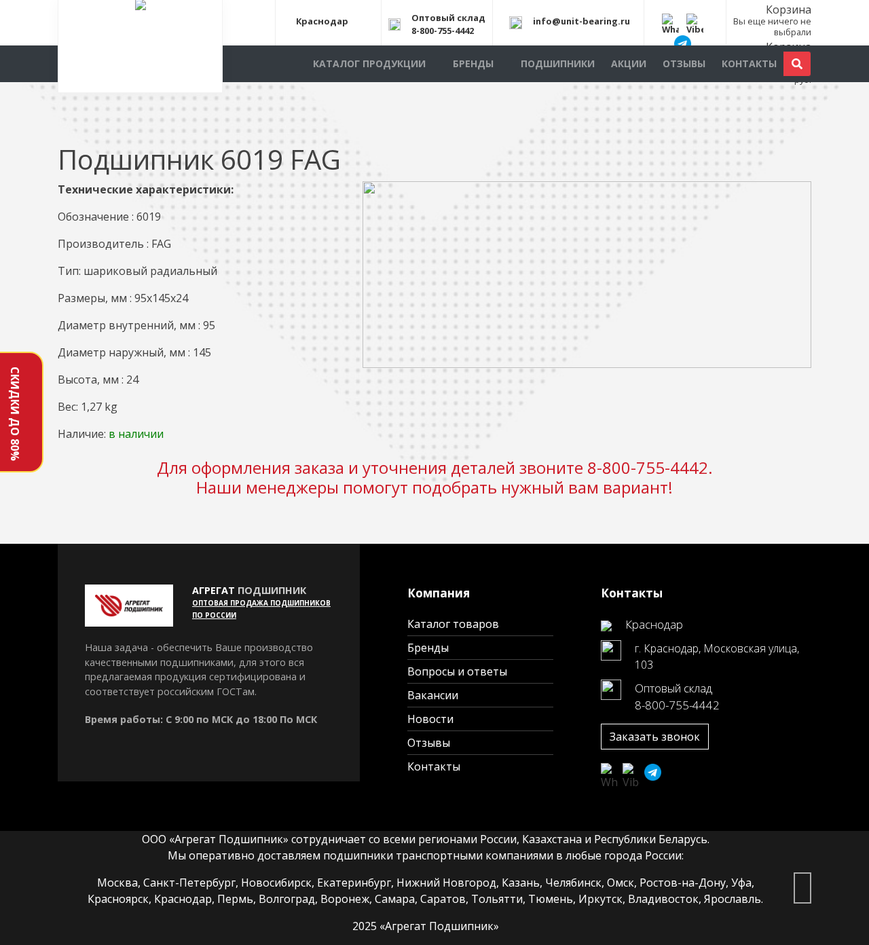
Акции (628, 63)
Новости (430, 718)
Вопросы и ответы (457, 671)
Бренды (473, 63)
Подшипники (558, 63)
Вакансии (432, 695)
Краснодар (322, 21)
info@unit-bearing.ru (581, 21)
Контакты (749, 63)
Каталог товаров (453, 623)
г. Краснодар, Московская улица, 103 (717, 656)
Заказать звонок (655, 736)
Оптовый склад (448, 18)
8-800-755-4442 (442, 30)
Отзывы (684, 63)
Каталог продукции (369, 63)
